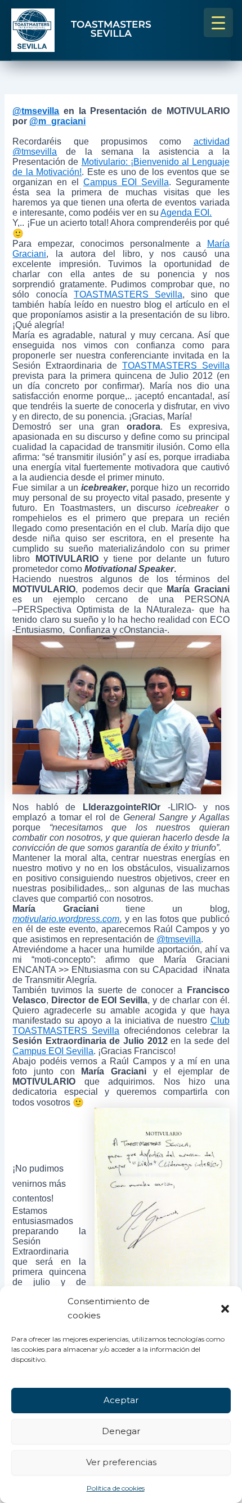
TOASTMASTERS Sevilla (128, 294)
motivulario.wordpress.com (65, 919)
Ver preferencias (121, 1462)
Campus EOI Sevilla (126, 182)
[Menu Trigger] (218, 22)
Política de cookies (116, 1488)
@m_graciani (57, 121)
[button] (225, 1308)
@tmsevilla (35, 111)
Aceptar (121, 1400)
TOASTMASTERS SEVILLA (111, 30)
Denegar (121, 1431)
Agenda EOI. (186, 212)
